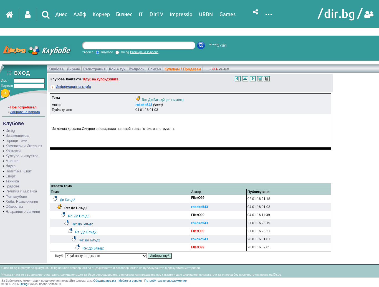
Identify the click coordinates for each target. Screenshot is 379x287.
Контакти (13, 151)
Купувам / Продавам (183, 69)
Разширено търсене (144, 52)
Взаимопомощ (17, 135)
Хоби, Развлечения (22, 201)
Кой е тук (117, 69)
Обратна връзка (104, 280)
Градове (12, 186)
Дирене (73, 69)
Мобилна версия (130, 280)
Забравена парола (25, 112)
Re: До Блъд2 (78, 216)
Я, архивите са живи (23, 211)
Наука (11, 166)
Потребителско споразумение (165, 280)
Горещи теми (16, 140)
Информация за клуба (73, 87)
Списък (154, 69)
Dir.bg (10, 130)
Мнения (12, 161)
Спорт (11, 176)
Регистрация (94, 69)
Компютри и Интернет (24, 146)
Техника (12, 181)
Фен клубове (16, 196)
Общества (14, 206)
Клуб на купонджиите (100, 79)
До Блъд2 (67, 200)
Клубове (56, 69)
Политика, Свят (19, 171)
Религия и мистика (21, 191)
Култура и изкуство (22, 156)
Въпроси (137, 69)
